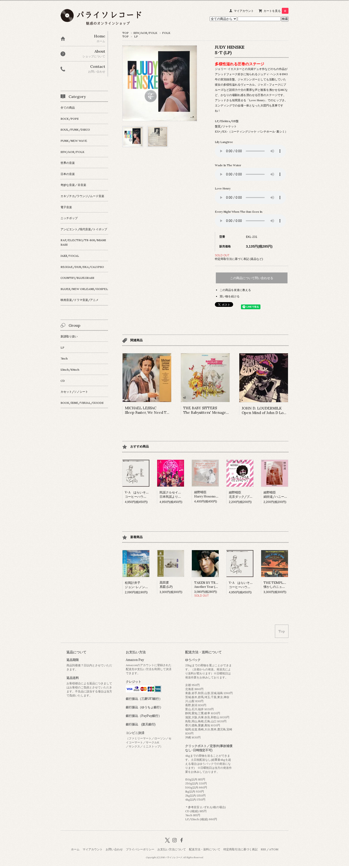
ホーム (75, 849)
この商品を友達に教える (235, 290)
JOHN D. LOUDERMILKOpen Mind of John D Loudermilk (270, 410)
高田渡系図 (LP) (166, 584)
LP (136, 36)
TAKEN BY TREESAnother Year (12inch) (209, 585)
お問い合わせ (114, 849)
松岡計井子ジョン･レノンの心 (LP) (141, 585)
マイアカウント (244, 11)
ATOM (273, 849)
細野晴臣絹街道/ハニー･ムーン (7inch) (285, 494)
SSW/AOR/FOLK (145, 33)
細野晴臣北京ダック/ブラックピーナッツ (251, 494)
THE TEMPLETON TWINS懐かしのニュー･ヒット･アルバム (287, 585)
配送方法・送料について (204, 849)
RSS (263, 849)
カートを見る (275, 11)
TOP (125, 33)
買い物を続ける (230, 296)
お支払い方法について (171, 849)
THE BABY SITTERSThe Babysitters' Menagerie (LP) (211, 410)
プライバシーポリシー (140, 849)
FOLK (166, 33)
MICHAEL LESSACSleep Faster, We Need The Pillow (153, 410)
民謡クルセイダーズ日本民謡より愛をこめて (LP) (180, 494)
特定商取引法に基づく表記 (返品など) (239, 259)
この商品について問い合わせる (251, 278)
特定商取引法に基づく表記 (240, 849)
